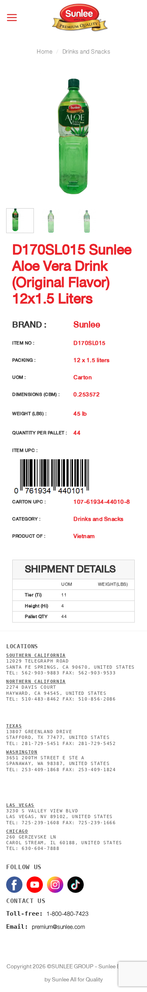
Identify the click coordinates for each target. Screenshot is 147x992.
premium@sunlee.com (58, 927)
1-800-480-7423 (68, 914)
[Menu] (12, 18)
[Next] (127, 136)
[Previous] (19, 136)
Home (44, 52)
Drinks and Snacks (86, 52)
